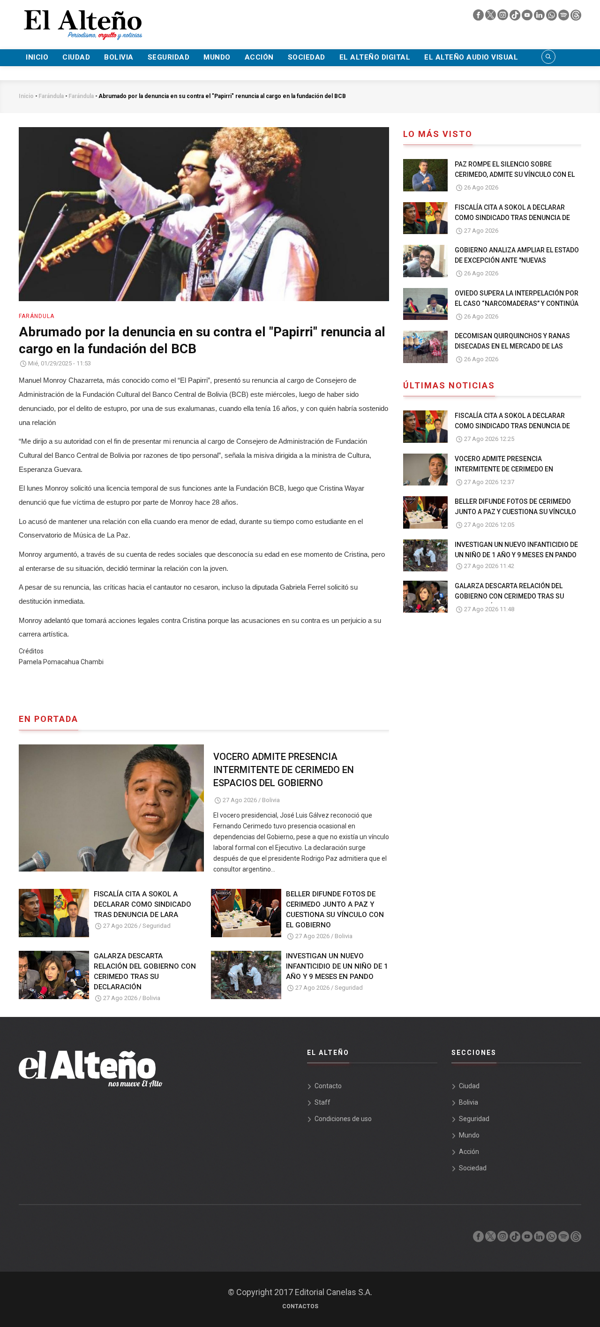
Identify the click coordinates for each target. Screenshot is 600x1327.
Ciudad (76, 57)
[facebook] (479, 17)
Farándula (51, 96)
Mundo (217, 57)
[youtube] (528, 17)
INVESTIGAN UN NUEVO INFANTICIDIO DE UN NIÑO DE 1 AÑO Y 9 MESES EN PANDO (337, 966)
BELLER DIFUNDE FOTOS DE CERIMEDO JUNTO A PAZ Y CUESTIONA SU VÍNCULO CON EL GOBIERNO (335, 909)
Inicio (37, 57)
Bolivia (119, 57)
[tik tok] (516, 17)
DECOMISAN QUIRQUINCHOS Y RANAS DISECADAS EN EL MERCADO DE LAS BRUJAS (512, 346)
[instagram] (503, 17)
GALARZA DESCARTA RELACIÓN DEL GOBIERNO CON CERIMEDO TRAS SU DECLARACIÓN (145, 971)
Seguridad (169, 57)
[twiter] (491, 17)
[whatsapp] (552, 17)
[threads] (575, 17)
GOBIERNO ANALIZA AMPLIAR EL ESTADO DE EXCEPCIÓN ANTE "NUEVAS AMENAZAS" (517, 260)
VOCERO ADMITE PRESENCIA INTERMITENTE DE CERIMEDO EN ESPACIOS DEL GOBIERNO (283, 770)
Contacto (328, 1086)
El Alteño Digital (375, 57)
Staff (322, 1102)
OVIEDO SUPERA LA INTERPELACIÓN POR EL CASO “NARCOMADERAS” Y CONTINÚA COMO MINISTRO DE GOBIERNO (516, 303)
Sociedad (306, 57)
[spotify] (564, 17)
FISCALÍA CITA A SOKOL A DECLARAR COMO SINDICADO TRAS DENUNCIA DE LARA (142, 904)
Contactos (300, 1306)
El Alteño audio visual (471, 57)
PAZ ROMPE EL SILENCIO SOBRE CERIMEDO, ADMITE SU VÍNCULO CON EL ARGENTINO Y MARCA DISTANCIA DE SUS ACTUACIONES (516, 179)
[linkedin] (540, 17)
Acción (259, 57)
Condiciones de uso (343, 1118)
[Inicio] (82, 19)
